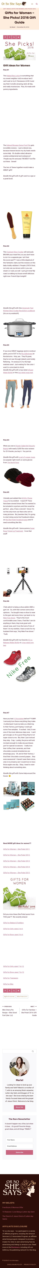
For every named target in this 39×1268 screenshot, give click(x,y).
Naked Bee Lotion (13, 76)
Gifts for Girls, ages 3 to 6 (13, 929)
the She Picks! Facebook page (17, 520)
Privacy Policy (30, 1264)
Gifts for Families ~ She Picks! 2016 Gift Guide (29, 1011)
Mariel (13, 27)
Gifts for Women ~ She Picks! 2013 (16, 861)
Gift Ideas (7, 9)
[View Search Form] (36, 4)
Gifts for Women (18, 9)
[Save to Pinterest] (5, 37)
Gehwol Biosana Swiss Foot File (18, 145)
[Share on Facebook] (10, 37)
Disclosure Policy (14, 1264)
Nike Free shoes (9, 618)
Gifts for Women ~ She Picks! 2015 (16, 873)
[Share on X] (14, 37)
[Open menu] (32, 3)
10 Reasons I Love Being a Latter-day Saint (18, 1212)
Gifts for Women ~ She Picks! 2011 (16, 849)
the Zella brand (26, 353)
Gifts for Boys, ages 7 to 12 (13, 972)
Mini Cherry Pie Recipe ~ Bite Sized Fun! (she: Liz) (9, 1011)
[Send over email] (18, 37)
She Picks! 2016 (30, 9)
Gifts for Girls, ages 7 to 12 (13, 966)
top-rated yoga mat (25, 372)
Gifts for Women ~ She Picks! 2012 (16, 855)
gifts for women (9, 997)
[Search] (33, 1051)
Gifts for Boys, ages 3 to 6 (13, 934)
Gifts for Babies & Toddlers (13, 923)
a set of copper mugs (27, 457)
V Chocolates (19, 718)
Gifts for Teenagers (10, 978)
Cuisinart (15, 252)
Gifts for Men (8, 984)
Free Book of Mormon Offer (12, 1207)
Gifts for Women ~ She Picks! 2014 (16, 867)
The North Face (13, 462)
